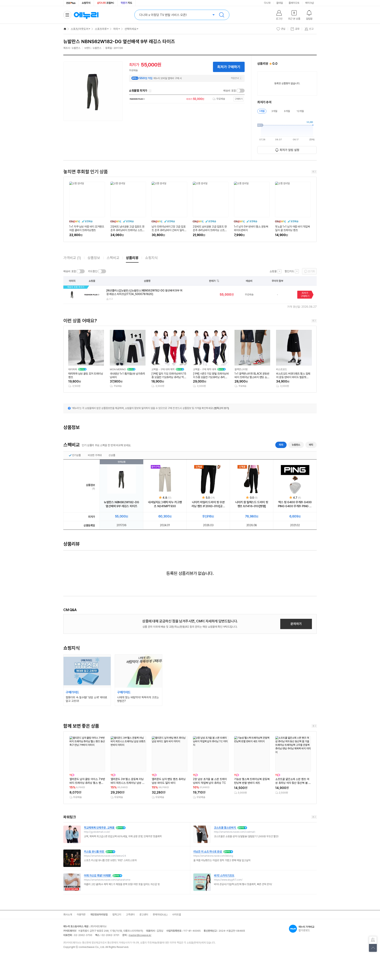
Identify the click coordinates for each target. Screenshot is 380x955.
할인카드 (289, 271)
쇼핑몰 (273, 271)
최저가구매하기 (305, 294)
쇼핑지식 (86, 2)
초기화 (311, 271)
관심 (283, 28)
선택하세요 (130, 28)
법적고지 (116, 914)
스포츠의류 (101, 28)
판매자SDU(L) (160, 914)
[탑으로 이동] (373, 948)
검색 (221, 14)
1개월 (262, 111)
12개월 (300, 111)
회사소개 (67, 914)
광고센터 (143, 914)
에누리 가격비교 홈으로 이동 (86, 15)
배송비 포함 (229, 90)
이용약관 (81, 914)
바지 (311, 444)
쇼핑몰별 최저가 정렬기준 (150, 91)
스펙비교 (113, 258)
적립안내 (235, 78)
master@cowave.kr (140, 935)
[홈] (64, 28)
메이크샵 (309, 2)
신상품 (112, 455)
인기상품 (76, 455)
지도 (126, 2)
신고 (111, 299)
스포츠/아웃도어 (79, 28)
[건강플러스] (71, 3)
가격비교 (72, 258)
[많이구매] (165, 479)
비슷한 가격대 (95, 455)
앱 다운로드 (306, 928)
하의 (115, 28)
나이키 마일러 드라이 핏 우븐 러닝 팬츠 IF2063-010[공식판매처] (208, 504)
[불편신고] (373, 940)
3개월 (274, 111)
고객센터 (130, 914)
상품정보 (93, 258)
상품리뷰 (132, 258)
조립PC (105, 2)
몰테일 (279, 2)
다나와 (267, 2)
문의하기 (296, 624)
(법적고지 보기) (221, 408)
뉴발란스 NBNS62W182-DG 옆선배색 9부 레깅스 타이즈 (121, 504)
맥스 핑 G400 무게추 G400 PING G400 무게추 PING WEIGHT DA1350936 (295, 504)
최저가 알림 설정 (289, 150)
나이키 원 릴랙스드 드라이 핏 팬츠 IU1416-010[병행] (251, 504)
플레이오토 (294, 2)
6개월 (287, 111)
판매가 (212, 280)
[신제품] (208, 479)
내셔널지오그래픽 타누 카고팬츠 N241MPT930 (165, 504)
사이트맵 (176, 914)
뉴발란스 (296, 444)
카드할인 (92, 271)
